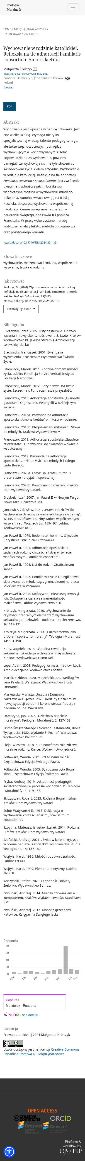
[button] (9, 1151)
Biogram (8, 87)
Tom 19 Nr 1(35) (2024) (18, 29)
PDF (9, 106)
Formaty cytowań (19, 309)
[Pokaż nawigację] (73, 7)
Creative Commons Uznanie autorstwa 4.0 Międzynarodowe (41, 1051)
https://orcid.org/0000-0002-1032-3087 (26, 73)
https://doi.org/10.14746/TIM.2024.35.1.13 (30, 242)
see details (30, 1014)
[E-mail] (35, 69)
